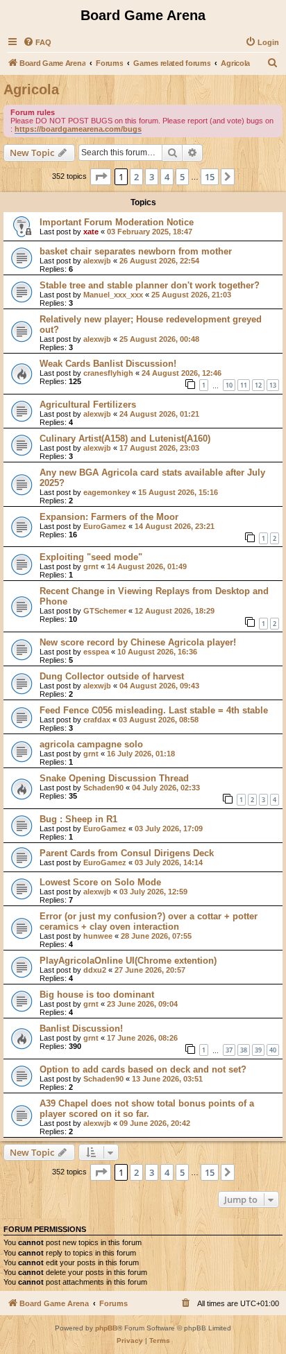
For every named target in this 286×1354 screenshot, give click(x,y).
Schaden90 (103, 787)
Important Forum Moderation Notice (117, 222)
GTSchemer (104, 611)
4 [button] (167, 177)
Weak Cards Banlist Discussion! (108, 363)
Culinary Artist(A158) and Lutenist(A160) (125, 438)
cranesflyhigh (108, 373)
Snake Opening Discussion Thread (114, 778)
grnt (91, 566)
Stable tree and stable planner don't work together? (150, 285)
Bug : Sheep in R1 (78, 819)
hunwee (97, 936)
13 (272, 385)
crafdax (96, 719)
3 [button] (151, 177)
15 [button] (209, 177)
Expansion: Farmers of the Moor (109, 517)
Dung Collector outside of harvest (112, 676)
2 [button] (136, 177)
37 (229, 1049)
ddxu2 (94, 970)
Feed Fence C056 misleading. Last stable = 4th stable (154, 710)
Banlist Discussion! (81, 1028)
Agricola (31, 89)
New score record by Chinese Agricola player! (138, 642)
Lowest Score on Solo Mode (100, 882)
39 (258, 1049)
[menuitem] (37, 42)
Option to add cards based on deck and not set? (143, 1069)
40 (272, 1049)
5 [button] (182, 177)
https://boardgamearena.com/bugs (78, 129)
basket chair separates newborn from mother (136, 251)
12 (258, 385)
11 (243, 385)
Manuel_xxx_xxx (113, 294)
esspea (96, 652)
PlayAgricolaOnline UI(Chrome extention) (128, 960)
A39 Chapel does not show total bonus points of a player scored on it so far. (147, 1108)
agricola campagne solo (91, 744)
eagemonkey (106, 492)
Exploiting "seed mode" (91, 557)
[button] (100, 176)
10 (229, 385)
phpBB (106, 1328)
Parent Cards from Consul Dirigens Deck (127, 853)
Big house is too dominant (97, 994)
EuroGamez (104, 526)
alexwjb (97, 261)
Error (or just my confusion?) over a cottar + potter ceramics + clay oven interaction (149, 921)
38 (243, 1049)
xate (91, 231)
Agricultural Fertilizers (88, 404)
